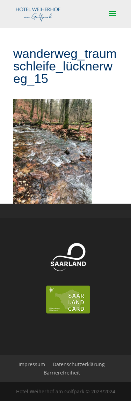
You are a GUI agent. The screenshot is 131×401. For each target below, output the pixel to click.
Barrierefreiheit (62, 372)
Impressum (32, 364)
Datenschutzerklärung (79, 364)
